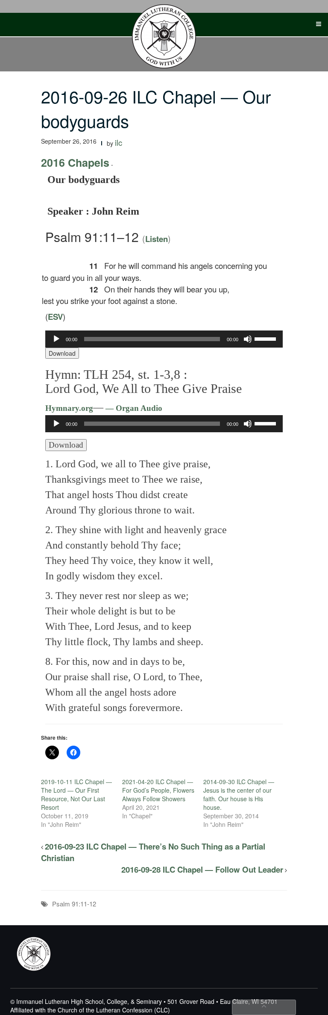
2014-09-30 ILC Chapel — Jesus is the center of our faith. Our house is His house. (238, 794)
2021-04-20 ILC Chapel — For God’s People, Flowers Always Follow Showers (158, 790)
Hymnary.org (69, 408)
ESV (55, 316)
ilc (118, 142)
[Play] (56, 339)
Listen (156, 239)
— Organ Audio (132, 408)
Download (62, 353)
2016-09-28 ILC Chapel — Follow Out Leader (202, 869)
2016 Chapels (75, 162)
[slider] (266, 338)
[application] (164, 339)
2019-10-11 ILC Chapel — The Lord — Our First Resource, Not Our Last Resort (76, 794)
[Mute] (247, 339)
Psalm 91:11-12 (74, 903)
